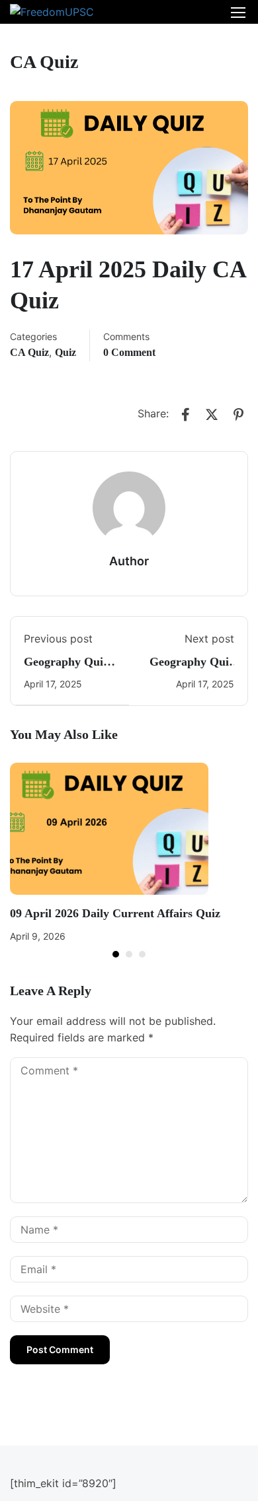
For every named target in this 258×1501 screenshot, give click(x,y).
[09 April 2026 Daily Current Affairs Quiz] (109, 828)
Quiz (65, 352)
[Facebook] (185, 415)
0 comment (129, 352)
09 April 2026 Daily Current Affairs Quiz (115, 913)
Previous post (58, 638)
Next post (209, 638)
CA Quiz (29, 352)
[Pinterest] (238, 415)
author (129, 561)
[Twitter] (212, 415)
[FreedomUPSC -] (53, 11)
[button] (115, 954)
